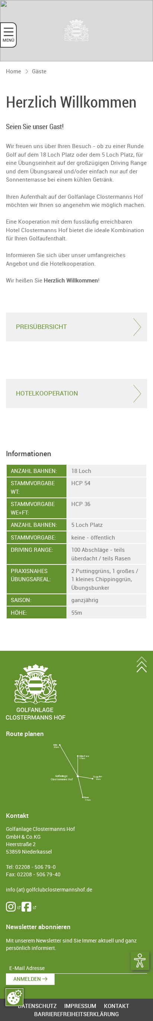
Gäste (39, 71)
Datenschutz (37, 1005)
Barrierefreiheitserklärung (76, 1014)
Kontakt (116, 1005)
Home (13, 71)
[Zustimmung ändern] (14, 997)
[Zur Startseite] (76, 30)
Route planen (25, 733)
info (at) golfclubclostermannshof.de (49, 889)
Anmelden (27, 979)
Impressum (80, 1005)
